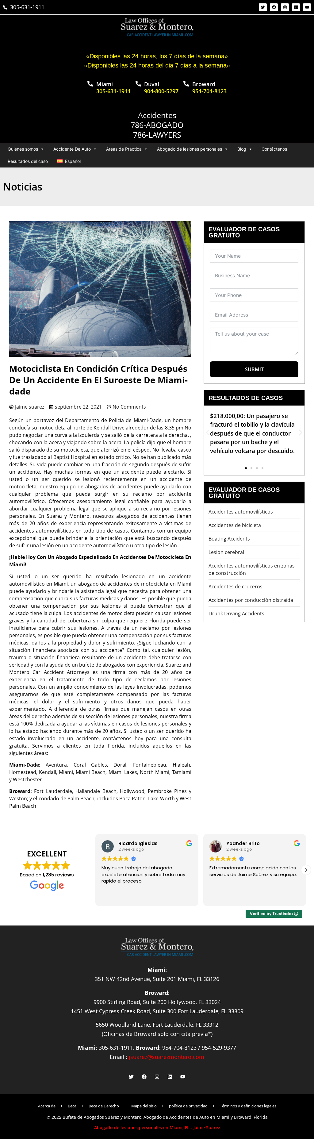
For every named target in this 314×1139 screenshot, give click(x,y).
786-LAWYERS (157, 134)
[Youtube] (307, 7)
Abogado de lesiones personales (189, 149)
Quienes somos (23, 149)
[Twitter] (263, 7)
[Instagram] (285, 7)
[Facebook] (274, 7)
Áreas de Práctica (124, 149)
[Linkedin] (296, 7)
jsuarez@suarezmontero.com (166, 1056)
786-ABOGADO (157, 125)
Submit (254, 369)
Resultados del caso (28, 161)
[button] (208, 433)
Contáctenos (274, 149)
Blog (241, 149)
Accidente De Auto (72, 149)
